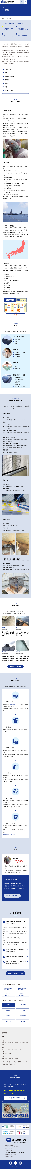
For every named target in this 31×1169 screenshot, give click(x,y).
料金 (6, 87)
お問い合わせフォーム (15, 704)
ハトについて (8, 69)
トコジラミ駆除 (8, 1021)
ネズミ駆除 (23, 1010)
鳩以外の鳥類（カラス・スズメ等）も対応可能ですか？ (16, 951)
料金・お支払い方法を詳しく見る (23, 989)
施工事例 (7, 80)
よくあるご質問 (9, 90)
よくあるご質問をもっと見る (15, 973)
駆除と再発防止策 (9, 76)
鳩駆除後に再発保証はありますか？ (15, 956)
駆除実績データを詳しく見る (8, 989)
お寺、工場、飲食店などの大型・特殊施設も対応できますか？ (16, 962)
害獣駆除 (8, 1010)
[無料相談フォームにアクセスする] (25, 2)
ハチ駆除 (8, 1016)
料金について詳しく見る (12, 895)
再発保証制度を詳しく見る (9, 834)
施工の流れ (8, 83)
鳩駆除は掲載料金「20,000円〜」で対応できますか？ (15, 923)
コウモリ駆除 (23, 1005)
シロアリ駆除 (23, 1016)
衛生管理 (23, 1021)
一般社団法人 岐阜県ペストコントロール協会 (14, 1152)
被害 (6, 73)
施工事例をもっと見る (15, 666)
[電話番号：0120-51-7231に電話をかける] (22, 2)
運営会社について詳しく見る (23, 994)
